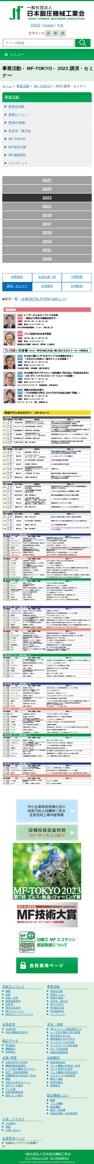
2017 (47, 224)
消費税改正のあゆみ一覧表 (20, 1075)
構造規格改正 (57, 1062)
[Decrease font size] (48, 33)
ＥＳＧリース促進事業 (62, 1075)
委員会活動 (16, 106)
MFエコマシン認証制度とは (65, 1029)
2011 (46, 250)
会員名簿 (8, 1024)
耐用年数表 (56, 1082)
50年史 (9, 1004)
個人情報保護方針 (59, 1158)
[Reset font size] (55, 33)
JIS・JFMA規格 (59, 1048)
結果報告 (17, 277)
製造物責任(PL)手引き (62, 1038)
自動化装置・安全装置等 (64, 1113)
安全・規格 (55, 1024)
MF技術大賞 (17, 147)
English (48, 25)
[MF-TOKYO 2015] (47, 871)
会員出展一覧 (47, 277)
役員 (7, 994)
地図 (7, 1126)
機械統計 (10, 1048)
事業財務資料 (13, 1001)
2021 (47, 206)
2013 (47, 241)
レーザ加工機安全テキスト (20, 1068)
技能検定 (55, 1085)
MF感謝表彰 (17, 155)
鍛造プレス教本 (14, 1095)
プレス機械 (56, 1103)
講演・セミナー (17, 286)
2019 (47, 215)
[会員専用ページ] (47, 965)
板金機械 (55, 1106)
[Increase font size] (63, 33)
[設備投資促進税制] (47, 832)
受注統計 (10, 1045)
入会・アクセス (13, 1119)
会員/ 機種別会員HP (16, 1032)
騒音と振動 (56, 1078)
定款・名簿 (11, 997)
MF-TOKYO (42, 86)
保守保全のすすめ (60, 1035)
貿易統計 (10, 1051)
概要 (7, 991)
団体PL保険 (16, 123)
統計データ (10, 1040)
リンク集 (10, 1088)
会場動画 (77, 286)
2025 (47, 189)
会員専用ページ (13, 1138)
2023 (47, 197)
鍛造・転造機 (57, 1110)
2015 (47, 232)
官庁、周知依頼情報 (16, 1072)
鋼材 (7, 1078)
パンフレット (18, 163)
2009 (47, 259)
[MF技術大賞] (47, 914)
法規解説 (53, 1057)
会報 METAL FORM (16, 1062)
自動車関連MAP (14, 1092)
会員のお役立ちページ (18, 1082)
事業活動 (22, 86)
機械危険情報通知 (15, 1065)
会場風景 (47, 286)
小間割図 (77, 277)
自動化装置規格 (59, 1052)
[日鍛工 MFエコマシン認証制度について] (47, 942)
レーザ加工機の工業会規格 (65, 1032)
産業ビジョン (18, 115)
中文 (60, 25)
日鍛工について (13, 986)
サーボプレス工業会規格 (64, 1045)
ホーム (7, 86)
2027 (47, 180)
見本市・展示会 (19, 131)
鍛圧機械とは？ (58, 1095)
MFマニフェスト (14, 1011)
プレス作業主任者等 (61, 1068)
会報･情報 (9, 1057)
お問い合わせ (13, 1130)
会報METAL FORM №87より (43, 299)
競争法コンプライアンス (19, 1014)
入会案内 (10, 1123)
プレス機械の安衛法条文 (64, 1072)
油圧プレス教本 (14, 1085)
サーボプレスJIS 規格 (62, 1042)
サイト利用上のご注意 (36, 1158)
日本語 (35, 25)
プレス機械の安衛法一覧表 (65, 1065)
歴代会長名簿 (13, 1007)
